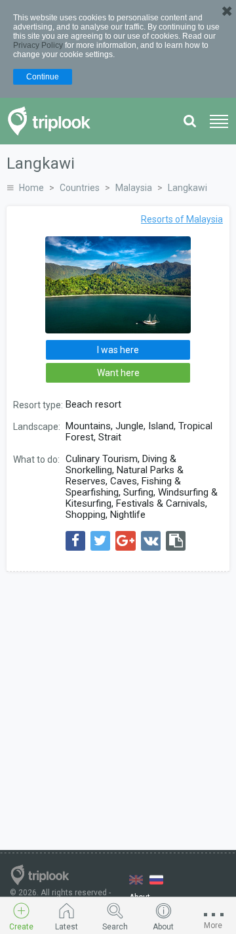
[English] (136, 880)
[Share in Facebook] (75, 541)
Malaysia (133, 187)
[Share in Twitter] (100, 541)
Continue (42, 76)
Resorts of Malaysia (182, 219)
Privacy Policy (38, 45)
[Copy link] (176, 541)
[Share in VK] (151, 541)
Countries (80, 187)
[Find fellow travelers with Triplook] (53, 121)
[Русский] (156, 880)
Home (31, 187)
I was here (118, 350)
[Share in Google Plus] (125, 541)
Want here (118, 373)
